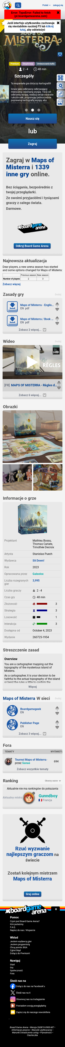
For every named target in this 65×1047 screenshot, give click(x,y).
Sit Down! (38, 560)
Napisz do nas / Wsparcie (22, 930)
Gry (11, 967)
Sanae (26, 763)
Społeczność (16, 970)
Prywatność (46, 1032)
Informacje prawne (21, 1030)
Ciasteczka (32, 1035)
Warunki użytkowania (42, 1030)
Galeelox (38, 574)
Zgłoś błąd (15, 950)
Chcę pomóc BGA (18, 947)
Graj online (32, 894)
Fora (12, 973)
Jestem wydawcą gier (21, 941)
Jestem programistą (20, 944)
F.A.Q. (13, 927)
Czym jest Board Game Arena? (25, 921)
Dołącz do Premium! (20, 953)
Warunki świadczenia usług (25, 1032)
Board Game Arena (19, 1027)
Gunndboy (48, 795)
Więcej (32, 686)
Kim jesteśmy (16, 924)
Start (12, 964)
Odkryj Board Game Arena (32, 246)
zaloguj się (58, 5)
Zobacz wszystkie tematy (32, 769)
